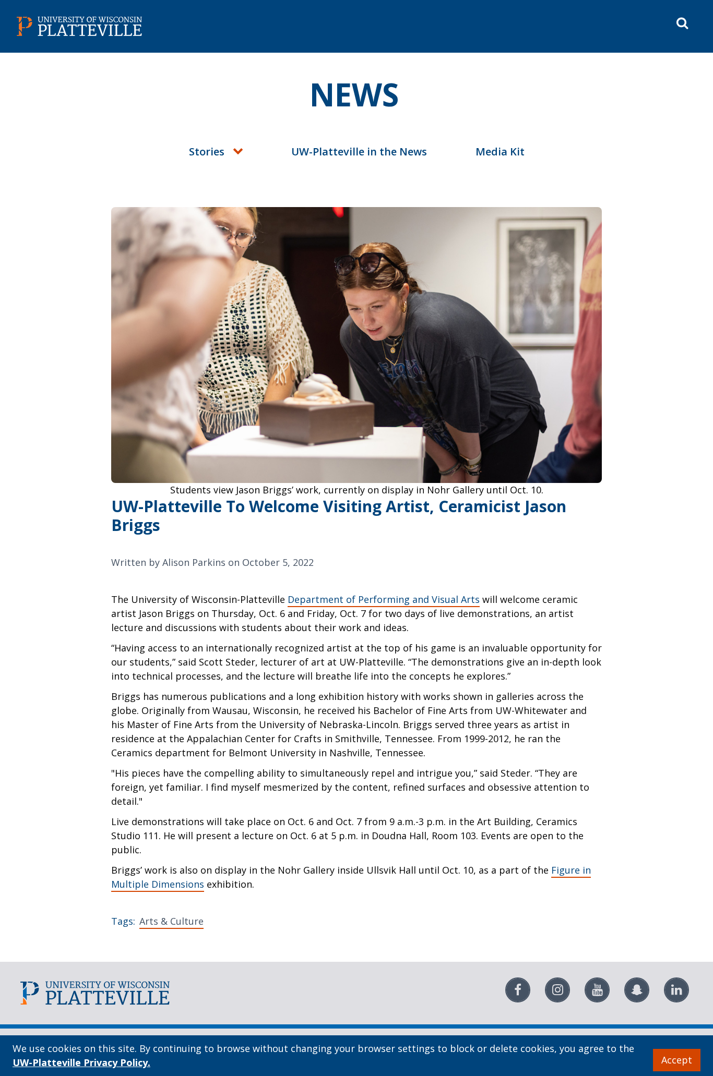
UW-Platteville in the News (359, 151)
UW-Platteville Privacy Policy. (81, 1062)
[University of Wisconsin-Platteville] (184, 26)
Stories (206, 151)
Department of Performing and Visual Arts (384, 599)
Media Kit (500, 151)
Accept (676, 1060)
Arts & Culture (171, 921)
